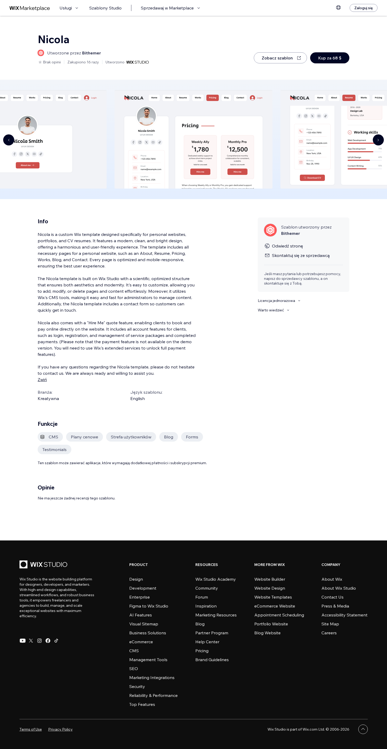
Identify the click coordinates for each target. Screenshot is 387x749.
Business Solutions (147, 632)
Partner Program (211, 632)
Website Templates (273, 597)
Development (142, 588)
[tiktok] (56, 640)
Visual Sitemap (143, 623)
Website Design (269, 588)
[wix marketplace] (29, 8)
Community (206, 588)
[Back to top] (363, 729)
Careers (329, 632)
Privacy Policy (60, 729)
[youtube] (22, 640)
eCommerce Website (274, 606)
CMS (134, 650)
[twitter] (31, 640)
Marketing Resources (216, 615)
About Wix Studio (338, 588)
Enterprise (139, 597)
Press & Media (335, 606)
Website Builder (269, 579)
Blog (200, 623)
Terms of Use (30, 729)
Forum (201, 597)
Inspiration (206, 606)
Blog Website (267, 632)
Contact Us (332, 597)
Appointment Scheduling (279, 615)
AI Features (140, 615)
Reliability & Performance (153, 695)
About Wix (331, 579)
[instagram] (39, 640)
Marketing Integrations (152, 677)
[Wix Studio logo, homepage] (44, 565)
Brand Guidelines (212, 659)
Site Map (330, 623)
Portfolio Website (271, 623)
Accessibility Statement (344, 615)
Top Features (142, 704)
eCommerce (141, 641)
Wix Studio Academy (215, 579)
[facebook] (48, 640)
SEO (133, 668)
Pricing (202, 650)
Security (137, 686)
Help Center (207, 641)
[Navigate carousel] (8, 139)
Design (136, 579)
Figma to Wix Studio (148, 606)
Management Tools (148, 659)
